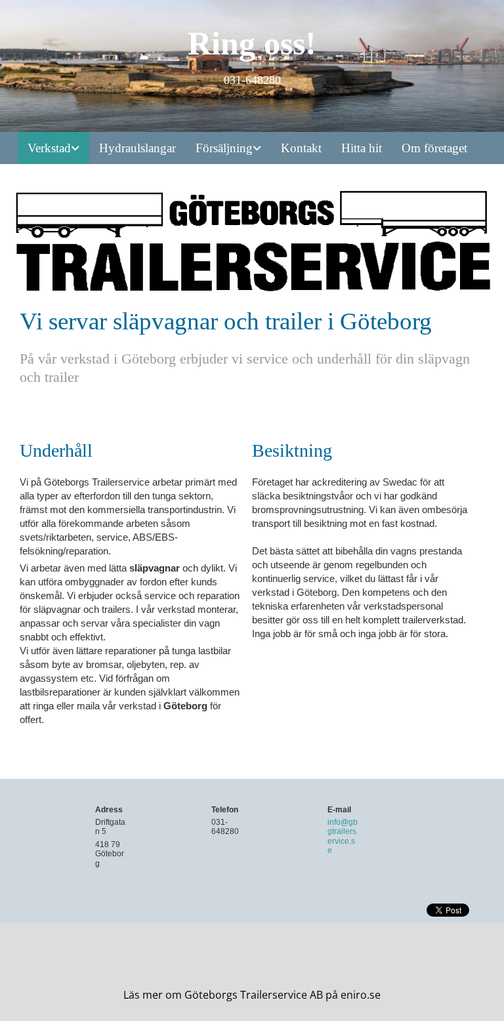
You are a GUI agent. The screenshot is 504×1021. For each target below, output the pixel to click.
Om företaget (434, 148)
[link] (53, 148)
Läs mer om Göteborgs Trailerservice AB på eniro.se (252, 995)
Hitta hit (361, 148)
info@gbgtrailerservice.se (342, 836)
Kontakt (301, 148)
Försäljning (224, 148)
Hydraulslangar (137, 148)
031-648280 (225, 827)
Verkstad (49, 148)
